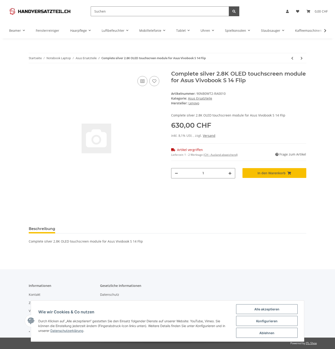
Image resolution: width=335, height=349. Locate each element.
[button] (287, 11)
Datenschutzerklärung (66, 331)
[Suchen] (234, 11)
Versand (209, 135)
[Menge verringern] (176, 173)
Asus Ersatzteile (200, 98)
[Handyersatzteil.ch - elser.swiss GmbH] (40, 11)
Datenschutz (109, 294)
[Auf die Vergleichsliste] (142, 81)
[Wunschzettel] (297, 11)
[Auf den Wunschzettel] (154, 81)
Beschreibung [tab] (42, 229)
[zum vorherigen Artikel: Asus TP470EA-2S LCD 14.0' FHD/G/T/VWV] (292, 58)
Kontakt (34, 294)
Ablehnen (266, 333)
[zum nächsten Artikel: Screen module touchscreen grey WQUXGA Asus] (301, 58)
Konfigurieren (267, 321)
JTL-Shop (311, 343)
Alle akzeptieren (266, 309)
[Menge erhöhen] (230, 173)
